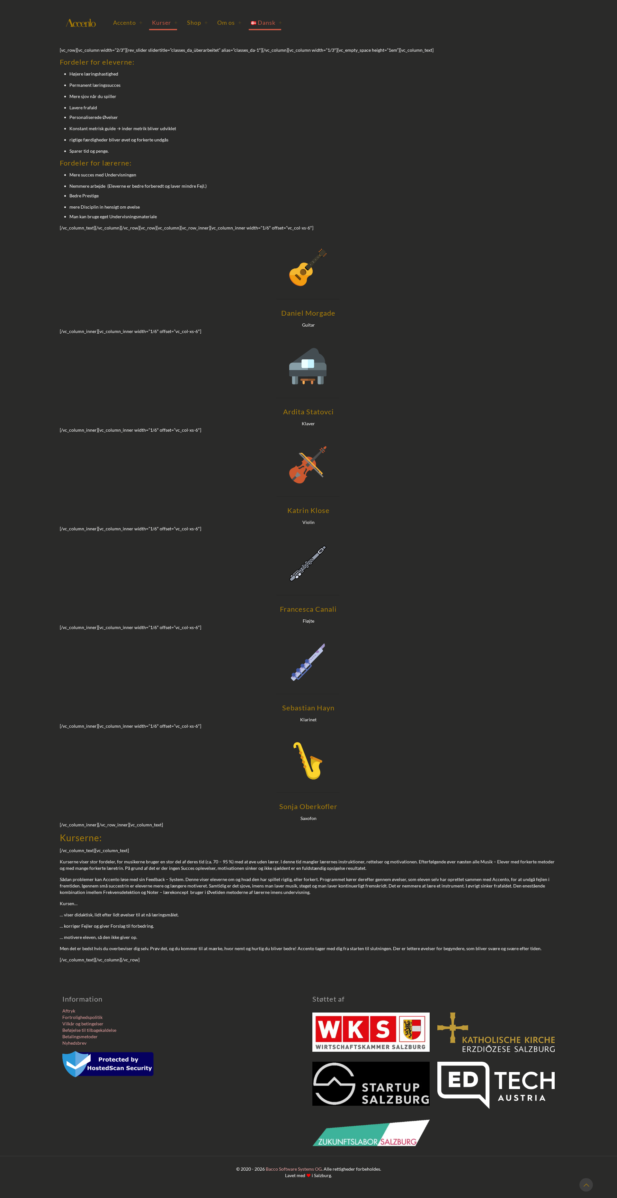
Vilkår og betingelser (82, 1023)
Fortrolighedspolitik (82, 1017)
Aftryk (68, 1010)
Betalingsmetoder (80, 1036)
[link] (371, 1032)
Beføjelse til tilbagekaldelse (89, 1030)
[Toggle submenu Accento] (141, 22)
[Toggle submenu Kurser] (176, 22)
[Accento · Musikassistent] (81, 22)
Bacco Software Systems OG (294, 1169)
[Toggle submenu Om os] (240, 22)
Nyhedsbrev (74, 1043)
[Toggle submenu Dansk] (280, 22)
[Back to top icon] (586, 1185)
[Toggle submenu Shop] (206, 22)
